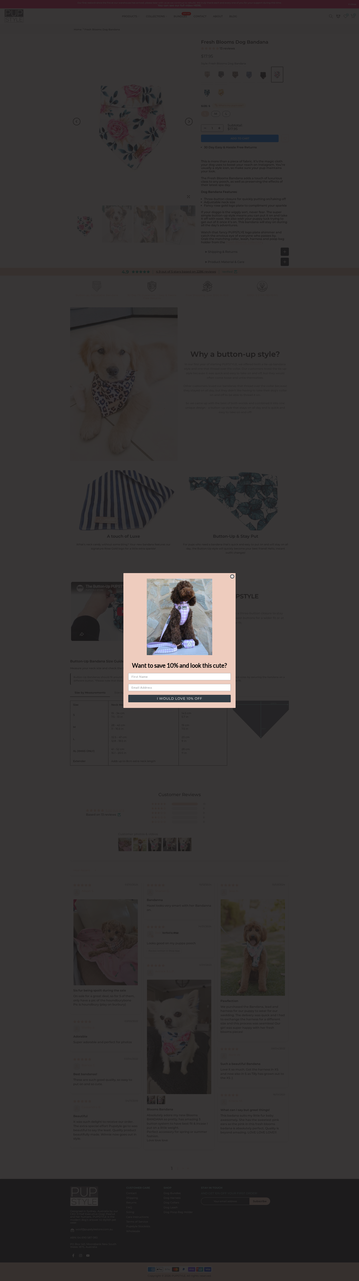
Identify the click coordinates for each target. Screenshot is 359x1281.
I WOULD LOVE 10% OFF (179, 698)
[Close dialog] (232, 576)
